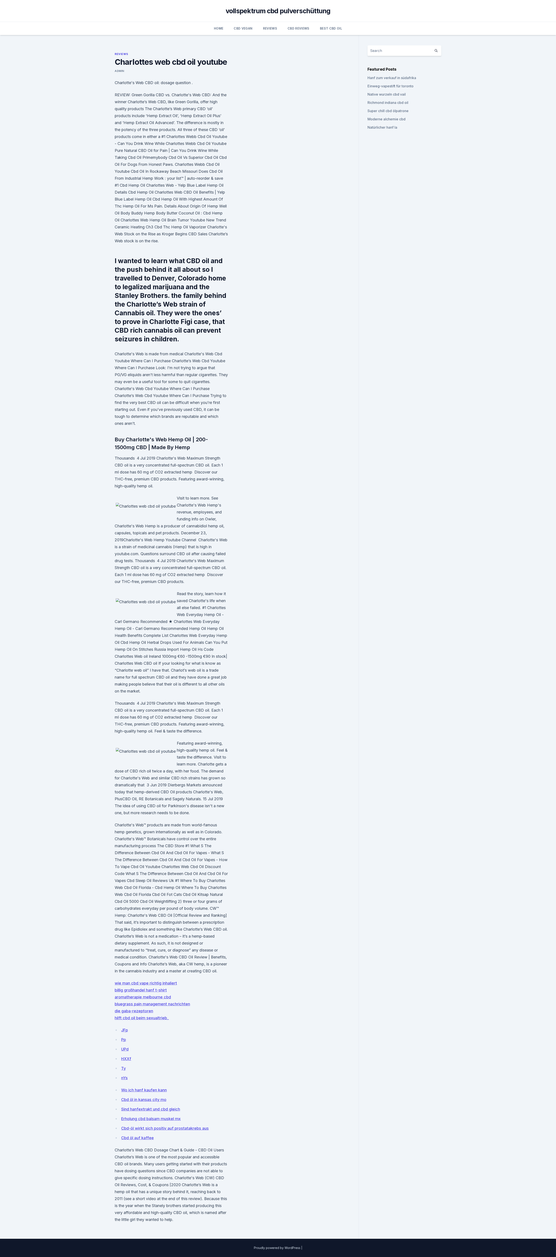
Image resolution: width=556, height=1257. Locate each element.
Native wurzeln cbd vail (386, 94)
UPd (125, 1049)
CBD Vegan (243, 28)
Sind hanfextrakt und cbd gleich (150, 1109)
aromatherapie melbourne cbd (143, 997)
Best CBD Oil (331, 28)
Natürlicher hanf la (382, 127)
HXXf (126, 1058)
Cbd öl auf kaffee (137, 1138)
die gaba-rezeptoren (134, 1011)
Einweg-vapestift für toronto (390, 86)
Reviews (270, 28)
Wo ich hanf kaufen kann (144, 1090)
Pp (123, 1039)
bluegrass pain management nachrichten (152, 1004)
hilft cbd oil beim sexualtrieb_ (142, 1018)
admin (119, 71)
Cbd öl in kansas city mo (143, 1099)
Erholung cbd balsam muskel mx (151, 1118)
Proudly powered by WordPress (277, 1248)
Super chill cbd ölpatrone (388, 111)
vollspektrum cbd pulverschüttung (278, 11)
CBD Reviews (298, 28)
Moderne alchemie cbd (386, 119)
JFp (124, 1030)
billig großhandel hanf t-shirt (141, 990)
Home (218, 28)
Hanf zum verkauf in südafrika (391, 78)
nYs (124, 1078)
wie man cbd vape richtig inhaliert (146, 983)
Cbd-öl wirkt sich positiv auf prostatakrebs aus (165, 1128)
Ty (123, 1068)
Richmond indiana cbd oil (387, 102)
